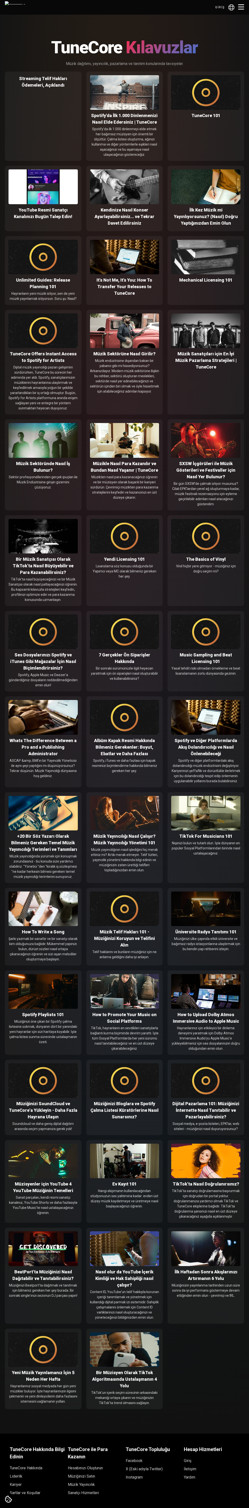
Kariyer (16, 1484)
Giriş (220, 7)
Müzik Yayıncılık (81, 1484)
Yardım (189, 1477)
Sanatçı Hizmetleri (83, 1492)
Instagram (134, 1477)
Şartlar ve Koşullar (25, 1492)
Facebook (134, 1460)
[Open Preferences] (8, 1499)
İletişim (190, 1469)
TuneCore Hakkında (26, 1468)
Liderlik (16, 1476)
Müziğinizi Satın (81, 1476)
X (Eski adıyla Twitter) (144, 1469)
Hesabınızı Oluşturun (85, 1468)
